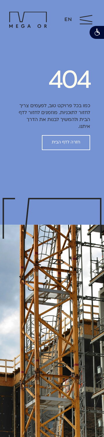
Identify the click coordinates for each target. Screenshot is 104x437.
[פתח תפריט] (86, 20)
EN (68, 19)
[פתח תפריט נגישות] (97, 32)
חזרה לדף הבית (66, 142)
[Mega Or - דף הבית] (28, 20)
